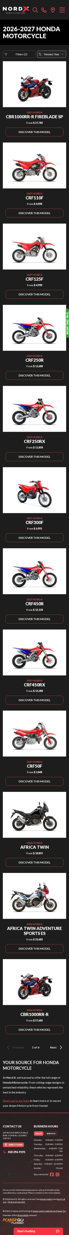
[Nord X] (16, 9)
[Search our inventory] (35, 10)
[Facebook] (52, 1174)
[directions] (53, 10)
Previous (18, 1047)
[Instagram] (57, 1174)
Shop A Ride (22, 1215)
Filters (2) (21, 54)
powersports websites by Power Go (49, 1211)
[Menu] (62, 9)
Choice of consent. (16, 1202)
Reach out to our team (16, 1100)
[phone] (44, 10)
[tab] (39, 1133)
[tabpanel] (48, 1154)
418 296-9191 (16, 1152)
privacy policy (46, 1199)
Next (53, 1047)
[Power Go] (34, 1221)
